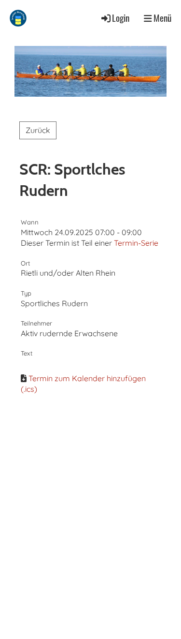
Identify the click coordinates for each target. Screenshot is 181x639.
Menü (161, 18)
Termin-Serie (136, 243)
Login (120, 17)
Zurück (38, 130)
